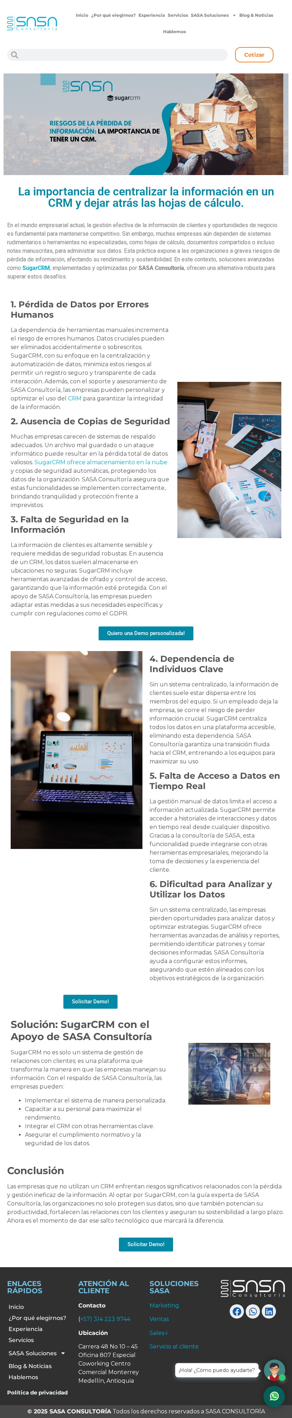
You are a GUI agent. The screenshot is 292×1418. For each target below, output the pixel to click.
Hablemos (174, 31)
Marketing (164, 1305)
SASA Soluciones (210, 15)
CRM (75, 398)
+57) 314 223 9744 (105, 1319)
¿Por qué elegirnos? (113, 15)
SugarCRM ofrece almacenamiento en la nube (101, 462)
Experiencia (152, 15)
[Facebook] (237, 1311)
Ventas (159, 1319)
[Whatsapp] (253, 1311)
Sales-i (158, 1333)
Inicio (82, 15)
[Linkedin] (269, 1311)
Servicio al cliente (174, 1346)
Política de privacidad (37, 1392)
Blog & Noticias (256, 15)
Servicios (178, 15)
